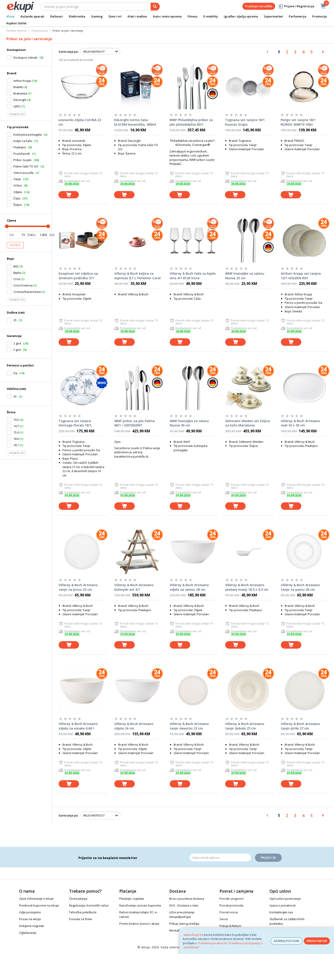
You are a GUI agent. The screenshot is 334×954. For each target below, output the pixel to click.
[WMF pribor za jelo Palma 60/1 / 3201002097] (137, 388)
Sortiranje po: (68, 52)
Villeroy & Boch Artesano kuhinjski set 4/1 (133, 587)
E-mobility (210, 16)
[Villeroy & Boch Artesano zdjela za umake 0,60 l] (81, 690)
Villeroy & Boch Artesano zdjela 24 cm (133, 726)
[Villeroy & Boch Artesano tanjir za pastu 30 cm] (304, 552)
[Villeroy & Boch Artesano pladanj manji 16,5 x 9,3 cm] (248, 552)
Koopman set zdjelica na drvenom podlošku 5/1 (78, 275)
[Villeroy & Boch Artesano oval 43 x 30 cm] (304, 388)
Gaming (97, 16)
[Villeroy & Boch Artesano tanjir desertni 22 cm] (192, 690)
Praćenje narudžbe (258, 6)
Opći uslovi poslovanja (285, 899)
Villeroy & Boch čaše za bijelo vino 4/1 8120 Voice (193, 275)
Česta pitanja (78, 899)
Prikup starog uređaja (184, 924)
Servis (223, 919)
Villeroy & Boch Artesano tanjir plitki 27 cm (300, 726)
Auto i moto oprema (167, 16)
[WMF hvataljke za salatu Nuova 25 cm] (248, 240)
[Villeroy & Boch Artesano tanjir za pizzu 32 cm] (81, 552)
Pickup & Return (230, 926)
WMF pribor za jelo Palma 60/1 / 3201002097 (134, 423)
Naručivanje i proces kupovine (140, 905)
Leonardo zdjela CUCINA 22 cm (79, 122)
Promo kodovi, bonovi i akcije (139, 924)
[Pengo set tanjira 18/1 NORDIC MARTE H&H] (303, 87)
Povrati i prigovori (231, 899)
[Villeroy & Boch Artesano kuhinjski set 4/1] (137, 552)
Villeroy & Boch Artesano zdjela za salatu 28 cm (189, 587)
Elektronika (77, 16)
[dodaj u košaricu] (68, 195)
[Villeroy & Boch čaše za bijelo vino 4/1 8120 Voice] (192, 240)
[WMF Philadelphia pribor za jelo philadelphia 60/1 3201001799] (192, 87)
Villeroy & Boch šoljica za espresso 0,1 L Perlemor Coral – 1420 (137, 275)
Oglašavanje (27, 933)
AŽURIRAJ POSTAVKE (286, 941)
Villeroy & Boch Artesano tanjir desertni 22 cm (189, 726)
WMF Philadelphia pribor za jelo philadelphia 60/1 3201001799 (191, 122)
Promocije (319, 16)
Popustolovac (40, 30)
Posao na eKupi (30, 919)
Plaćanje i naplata (131, 899)
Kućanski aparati (32, 16)
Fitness (192, 16)
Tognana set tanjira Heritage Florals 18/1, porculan (75, 423)
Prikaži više (17, 114)
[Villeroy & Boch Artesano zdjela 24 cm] (137, 690)
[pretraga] (155, 6)
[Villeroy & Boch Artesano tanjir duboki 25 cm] (248, 690)
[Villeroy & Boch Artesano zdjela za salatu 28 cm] (192, 552)
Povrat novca (228, 912)
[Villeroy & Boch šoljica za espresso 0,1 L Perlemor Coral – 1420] (137, 240)
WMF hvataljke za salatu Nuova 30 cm (189, 423)
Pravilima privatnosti (212, 943)
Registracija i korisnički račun (89, 905)
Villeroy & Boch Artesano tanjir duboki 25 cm (244, 726)
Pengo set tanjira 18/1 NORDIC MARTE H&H (298, 122)
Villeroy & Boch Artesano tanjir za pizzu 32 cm (78, 587)
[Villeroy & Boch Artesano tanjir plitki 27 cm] (304, 690)
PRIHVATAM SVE (317, 941)
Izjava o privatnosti (282, 905)
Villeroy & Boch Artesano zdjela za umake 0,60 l (78, 726)
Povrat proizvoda (231, 905)
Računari (56, 16)
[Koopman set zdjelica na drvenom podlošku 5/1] (81, 240)
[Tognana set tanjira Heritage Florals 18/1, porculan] (81, 388)
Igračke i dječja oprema (241, 16)
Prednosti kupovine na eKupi (39, 905)
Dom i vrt (115, 16)
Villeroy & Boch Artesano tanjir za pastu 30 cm (300, 587)
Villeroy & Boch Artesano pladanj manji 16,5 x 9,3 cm (246, 587)
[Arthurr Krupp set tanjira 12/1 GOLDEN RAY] (304, 240)
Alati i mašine (137, 16)
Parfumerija (297, 16)
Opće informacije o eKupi (36, 899)
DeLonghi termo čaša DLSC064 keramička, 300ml (135, 122)
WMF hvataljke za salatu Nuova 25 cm (244, 275)
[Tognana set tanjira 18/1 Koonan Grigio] (248, 87)
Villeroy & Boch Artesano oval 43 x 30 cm (300, 423)
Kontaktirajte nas (281, 912)
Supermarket (273, 16)
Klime (10, 16)
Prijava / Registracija (299, 6)
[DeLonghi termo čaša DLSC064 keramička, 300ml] (137, 87)
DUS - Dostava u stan (183, 905)
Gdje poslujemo (30, 912)
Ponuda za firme (80, 919)
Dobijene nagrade (31, 926)
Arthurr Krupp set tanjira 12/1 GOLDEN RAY (301, 275)
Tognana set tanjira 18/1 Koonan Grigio (245, 122)
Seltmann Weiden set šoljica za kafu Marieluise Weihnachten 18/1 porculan (247, 423)
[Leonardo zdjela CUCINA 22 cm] (81, 87)
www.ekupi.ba (193, 935)
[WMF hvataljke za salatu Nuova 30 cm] (192, 388)
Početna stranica (16, 30)
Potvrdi (15, 245)
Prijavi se (268, 857)
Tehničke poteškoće (83, 912)
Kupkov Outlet (16, 23)
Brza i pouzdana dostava (186, 899)
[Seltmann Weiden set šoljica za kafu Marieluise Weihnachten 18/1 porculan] (248, 388)
